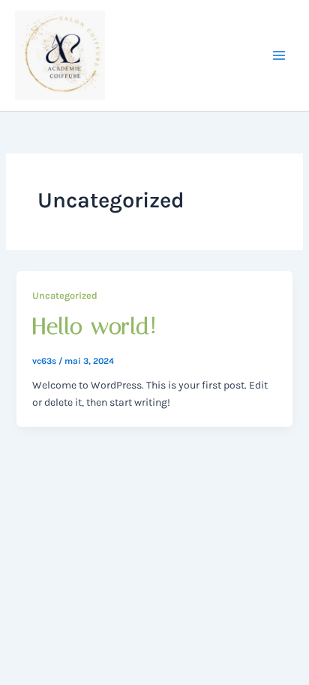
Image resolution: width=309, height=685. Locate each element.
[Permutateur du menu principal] (278, 55)
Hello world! (94, 326)
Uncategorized (65, 295)
